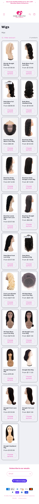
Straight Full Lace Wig (28, 408)
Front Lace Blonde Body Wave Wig (10, 294)
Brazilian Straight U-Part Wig (28, 216)
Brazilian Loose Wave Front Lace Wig (9, 217)
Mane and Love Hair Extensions (18, 495)
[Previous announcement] (4, 2)
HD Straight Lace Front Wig (28, 332)
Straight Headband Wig (10, 446)
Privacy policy (23, 498)
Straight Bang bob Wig (10, 370)
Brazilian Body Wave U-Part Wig (9, 140)
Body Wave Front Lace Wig (27, 64)
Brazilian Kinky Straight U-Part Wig (28, 178)
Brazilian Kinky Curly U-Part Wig (9, 178)
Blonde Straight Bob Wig (9, 64)
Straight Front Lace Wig (10, 408)
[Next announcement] (35, 2)
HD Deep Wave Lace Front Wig (9, 332)
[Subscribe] (30, 473)
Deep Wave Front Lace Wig (9, 256)
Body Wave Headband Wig (27, 102)
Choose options (10, 72)
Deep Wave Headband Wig (27, 256)
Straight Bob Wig (28, 370)
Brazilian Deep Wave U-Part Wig (27, 140)
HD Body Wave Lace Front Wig (27, 294)
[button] (4, 14)
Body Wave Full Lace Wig (9, 102)
